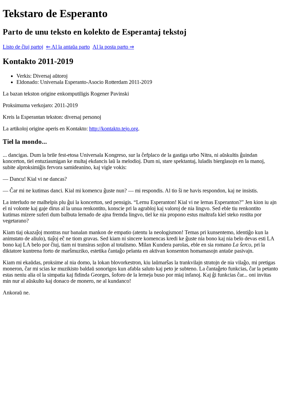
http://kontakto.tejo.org (113, 128)
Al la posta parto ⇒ (113, 47)
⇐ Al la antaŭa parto (68, 47)
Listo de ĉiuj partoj (23, 47)
